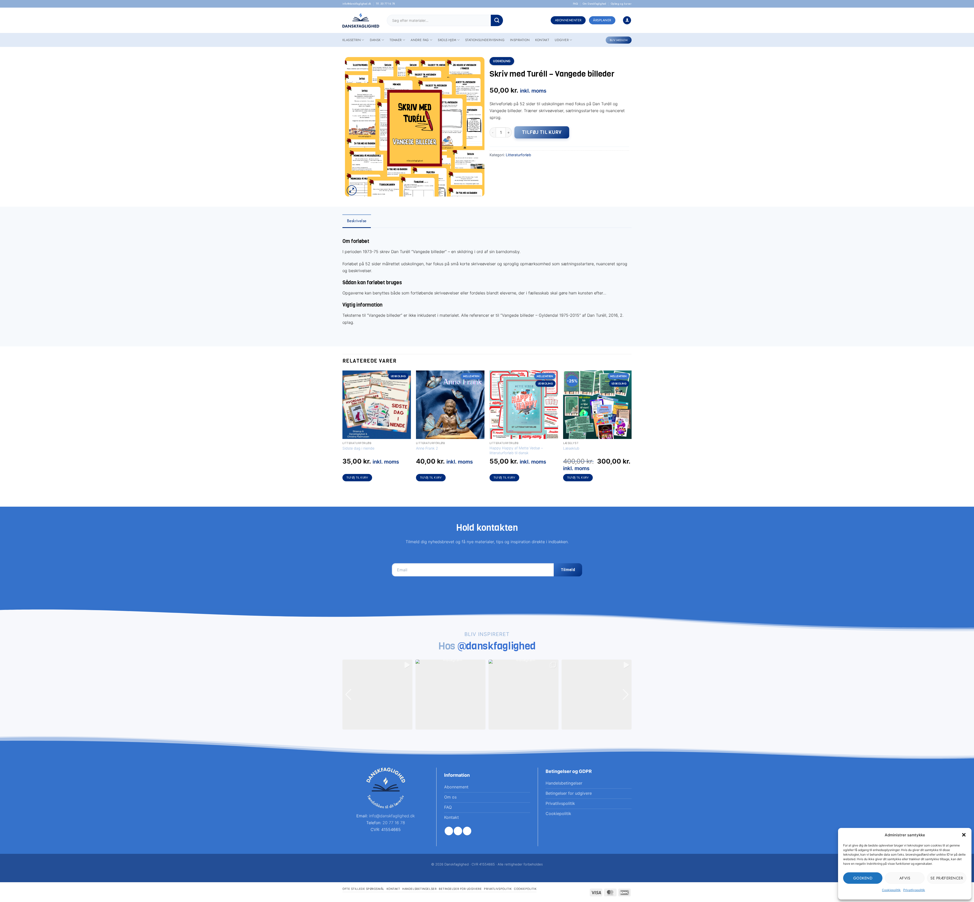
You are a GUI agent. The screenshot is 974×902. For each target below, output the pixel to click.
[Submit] (497, 20)
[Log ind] (627, 20)
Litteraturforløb (518, 155)
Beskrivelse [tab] (356, 221)
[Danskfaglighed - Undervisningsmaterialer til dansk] (360, 20)
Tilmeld (568, 569)
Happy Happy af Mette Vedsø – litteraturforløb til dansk (516, 450)
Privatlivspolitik (914, 890)
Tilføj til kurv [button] (357, 477)
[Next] (631, 430)
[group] (377, 695)
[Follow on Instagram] (458, 831)
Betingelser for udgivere (460, 889)
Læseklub (571, 448)
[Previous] (342, 430)
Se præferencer (946, 878)
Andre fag (420, 40)
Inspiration (520, 40)
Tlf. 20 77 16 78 (385, 4)
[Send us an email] (467, 831)
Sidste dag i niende (358, 448)
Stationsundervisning (485, 40)
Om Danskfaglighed (594, 4)
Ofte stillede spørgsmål (363, 889)
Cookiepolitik (891, 890)
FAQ (575, 4)
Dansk (375, 40)
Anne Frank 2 (427, 448)
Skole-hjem (447, 40)
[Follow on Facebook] (449, 831)
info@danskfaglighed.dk (356, 4)
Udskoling (502, 61)
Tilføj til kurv (542, 132)
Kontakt (542, 40)
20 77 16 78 (393, 822)
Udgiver (562, 40)
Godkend (863, 878)
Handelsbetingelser (419, 889)
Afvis (904, 878)
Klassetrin (351, 40)
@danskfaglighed (497, 646)
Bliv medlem (619, 40)
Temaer (396, 40)
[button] (963, 834)
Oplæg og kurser (621, 4)
